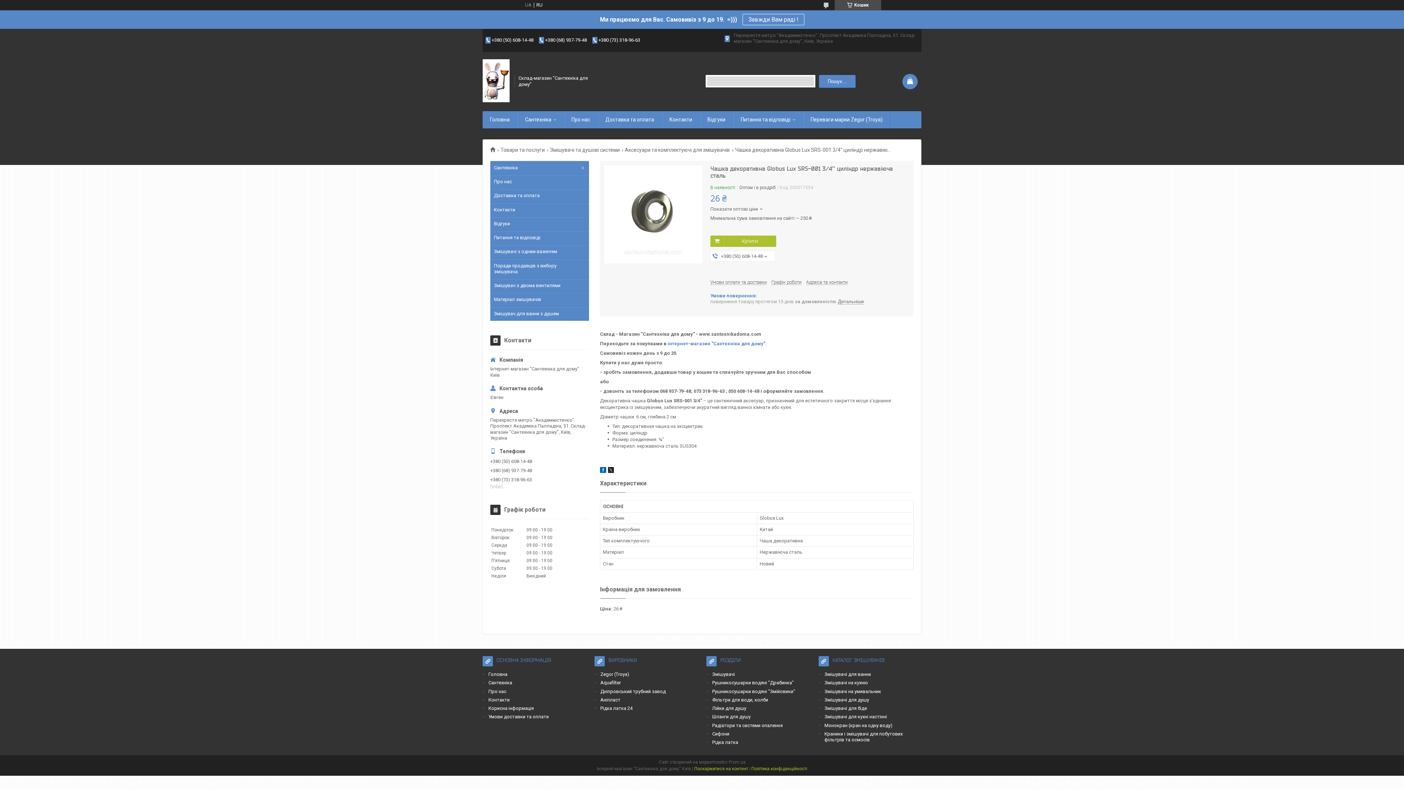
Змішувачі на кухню (846, 682)
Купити (750, 241)
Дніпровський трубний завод (633, 691)
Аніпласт (610, 700)
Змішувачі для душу (846, 700)
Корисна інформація (511, 708)
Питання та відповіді (765, 120)
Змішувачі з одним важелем (525, 251)
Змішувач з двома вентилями (527, 285)
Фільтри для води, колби (740, 700)
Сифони (720, 734)
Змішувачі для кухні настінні (855, 716)
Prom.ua (737, 762)
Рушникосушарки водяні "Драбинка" (753, 682)
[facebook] (603, 471)
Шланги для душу (731, 716)
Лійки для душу (729, 708)
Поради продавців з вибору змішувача (525, 268)
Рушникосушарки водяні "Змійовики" (753, 691)
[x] (611, 471)
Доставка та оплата (629, 120)
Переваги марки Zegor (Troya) (847, 120)
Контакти (680, 120)
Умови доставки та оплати (518, 716)
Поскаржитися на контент (721, 768)
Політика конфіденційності (779, 768)
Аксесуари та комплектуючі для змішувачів (677, 150)
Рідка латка (725, 742)
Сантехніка (538, 120)
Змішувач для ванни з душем (526, 313)
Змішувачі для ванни (847, 674)
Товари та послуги (523, 150)
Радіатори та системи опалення (747, 725)
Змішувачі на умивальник (852, 691)
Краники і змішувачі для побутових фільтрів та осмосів (863, 736)
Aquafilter (610, 682)
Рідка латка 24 (616, 708)
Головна (500, 120)
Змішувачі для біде (845, 708)
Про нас (580, 120)
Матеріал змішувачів (517, 299)
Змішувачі (723, 674)
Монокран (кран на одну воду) (858, 725)
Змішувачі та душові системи (585, 150)
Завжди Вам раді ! (773, 19)
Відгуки (716, 120)
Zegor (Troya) (614, 674)
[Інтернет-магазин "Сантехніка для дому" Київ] (496, 81)
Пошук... (837, 81)
